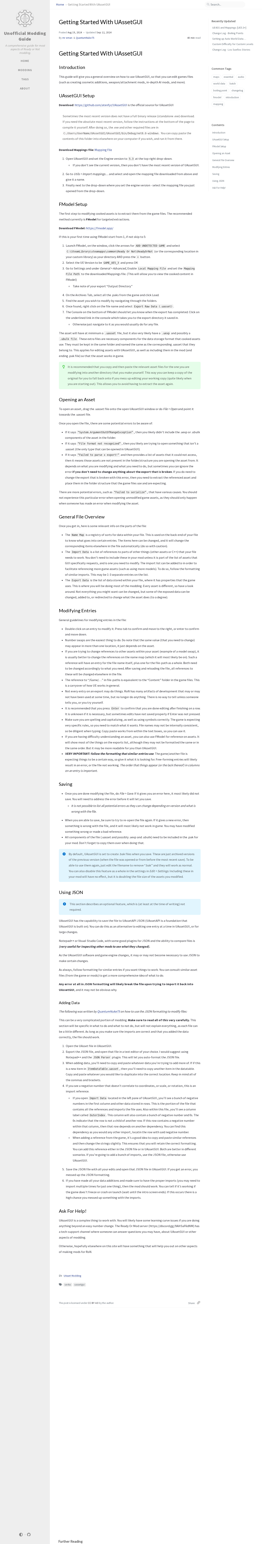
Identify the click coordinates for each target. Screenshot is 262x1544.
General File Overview (223, 160)
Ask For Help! (219, 187)
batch (233, 83)
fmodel (217, 97)
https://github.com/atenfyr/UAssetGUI (101, 105)
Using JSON (218, 180)
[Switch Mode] (21, 1534)
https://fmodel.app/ (99, 228)
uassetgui (79, 1284)
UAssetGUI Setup (220, 139)
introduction (232, 97)
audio (241, 77)
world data (219, 83)
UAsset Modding (72, 1275)
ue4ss (68, 1284)
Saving (215, 173)
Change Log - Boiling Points (227, 33)
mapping (218, 104)
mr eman (67, 37)
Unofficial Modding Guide (25, 36)
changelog (237, 90)
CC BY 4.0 (93, 1303)
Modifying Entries (221, 167)
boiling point (220, 90)
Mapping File (103, 150)
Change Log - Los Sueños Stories (231, 49)
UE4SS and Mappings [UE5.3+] (229, 27)
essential (228, 77)
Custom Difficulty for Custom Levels (232, 44)
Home (60, 5)
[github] (29, 1534)
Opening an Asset (221, 153)
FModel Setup (219, 146)
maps (216, 77)
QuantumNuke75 (85, 37)
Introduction (218, 132)
